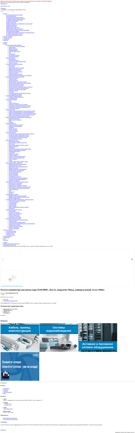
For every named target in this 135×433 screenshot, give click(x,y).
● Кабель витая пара (11, 22)
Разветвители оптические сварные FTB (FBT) (20, 105)
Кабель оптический (11, 132)
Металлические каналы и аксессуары (18, 142)
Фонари (11, 193)
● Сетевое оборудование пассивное (14, 17)
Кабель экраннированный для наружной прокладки (21, 112)
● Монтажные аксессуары (12, 27)
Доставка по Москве (11, 231)
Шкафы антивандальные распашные (18, 195)
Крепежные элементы (14, 180)
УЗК (10, 190)
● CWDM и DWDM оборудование (14, 20)
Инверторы (11, 208)
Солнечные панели (13, 202)
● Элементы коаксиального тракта (14, 33)
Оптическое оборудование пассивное (15, 76)
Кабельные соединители (15, 70)
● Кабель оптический (11, 26)
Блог (4, 238)
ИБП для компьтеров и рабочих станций (18, 207)
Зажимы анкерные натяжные (16, 124)
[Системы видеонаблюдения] (59, 351)
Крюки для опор (13, 128)
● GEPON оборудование (12, 21)
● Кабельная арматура (11, 25)
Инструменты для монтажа (15, 183)
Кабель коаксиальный (14, 214)
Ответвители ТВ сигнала (15, 217)
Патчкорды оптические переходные (17, 89)
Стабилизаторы (12, 204)
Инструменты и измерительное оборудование (17, 181)
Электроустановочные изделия (13, 218)
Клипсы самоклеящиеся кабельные (17, 150)
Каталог (5, 13)
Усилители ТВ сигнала (14, 216)
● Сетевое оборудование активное (14, 14)
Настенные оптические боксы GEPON (18, 104)
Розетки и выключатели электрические (18, 219)
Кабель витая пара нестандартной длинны (19, 116)
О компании (6, 39)
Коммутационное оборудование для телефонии (20, 75)
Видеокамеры (12, 59)
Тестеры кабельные (13, 189)
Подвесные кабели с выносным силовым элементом (21, 133)
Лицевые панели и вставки (15, 74)
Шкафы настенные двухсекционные (17, 169)
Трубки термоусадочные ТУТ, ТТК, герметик (20, 83)
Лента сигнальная (13, 131)
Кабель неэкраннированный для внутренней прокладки (22, 113)
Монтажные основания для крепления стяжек (20, 149)
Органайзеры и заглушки (15, 176)
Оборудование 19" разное (15, 165)
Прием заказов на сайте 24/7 (10, 418)
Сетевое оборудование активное (14, 45)
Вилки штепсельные (14, 228)
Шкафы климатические (14, 198)
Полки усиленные (13, 174)
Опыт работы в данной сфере (10, 419)
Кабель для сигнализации (15, 119)
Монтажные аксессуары (12, 140)
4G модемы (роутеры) (14, 55)
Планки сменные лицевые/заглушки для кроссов (20, 86)
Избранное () (4, 3)
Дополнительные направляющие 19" (18, 179)
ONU (10, 102)
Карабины (11, 127)
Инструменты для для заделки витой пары (19, 188)
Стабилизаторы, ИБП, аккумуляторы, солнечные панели (19, 199)
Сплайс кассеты (13, 79)
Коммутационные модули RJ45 (16, 67)
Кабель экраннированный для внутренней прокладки (22, 114)
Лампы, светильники (14, 227)
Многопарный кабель (14, 118)
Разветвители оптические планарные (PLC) (19, 107)
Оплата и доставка (7, 36)
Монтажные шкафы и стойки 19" (14, 162)
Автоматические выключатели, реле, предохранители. (22, 223)
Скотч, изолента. (13, 159)
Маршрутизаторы (13, 49)
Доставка (5, 391)
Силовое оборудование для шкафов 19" (18, 178)
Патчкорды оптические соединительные (18, 88)
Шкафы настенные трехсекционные (17, 164)
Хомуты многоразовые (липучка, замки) (18, 145)
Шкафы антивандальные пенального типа (19, 197)
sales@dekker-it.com (8, 408)
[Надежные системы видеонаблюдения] (20, 380)
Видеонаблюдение (10, 57)
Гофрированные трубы (14, 151)
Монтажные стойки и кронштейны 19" (18, 166)
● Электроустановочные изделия (14, 35)
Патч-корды (12, 66)
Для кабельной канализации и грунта (18, 137)
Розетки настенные (13, 73)
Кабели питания (13, 221)
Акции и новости (7, 37)
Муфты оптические (13, 78)
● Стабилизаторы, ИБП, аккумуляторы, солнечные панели (20, 32)
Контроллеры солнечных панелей (17, 200)
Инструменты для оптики (15, 184)
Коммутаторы (12, 47)
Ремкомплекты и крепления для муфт (18, 81)
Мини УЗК (11, 192)
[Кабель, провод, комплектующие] (20, 351)
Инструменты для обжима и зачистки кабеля (19, 186)
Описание (5, 299)
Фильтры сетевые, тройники (16, 226)
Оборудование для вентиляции (16, 170)
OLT (10, 100)
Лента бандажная (13, 130)
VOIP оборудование (14, 56)
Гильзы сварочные (13, 80)
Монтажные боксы (13, 146)
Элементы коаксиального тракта (14, 209)
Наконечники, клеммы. (14, 224)
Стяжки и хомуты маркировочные (17, 156)
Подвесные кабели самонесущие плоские (19, 136)
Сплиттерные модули (14, 108)
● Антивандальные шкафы (12, 31)
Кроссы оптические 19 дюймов (16, 84)
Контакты (5, 40)
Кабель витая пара (10, 109)
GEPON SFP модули (14, 103)
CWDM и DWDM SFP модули (16, 97)
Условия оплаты (10, 233)
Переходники (12, 211)
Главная (5, 42)
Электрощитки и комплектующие (17, 222)
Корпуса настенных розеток (15, 71)
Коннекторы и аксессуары (15, 69)
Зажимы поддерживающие (15, 126)
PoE (10, 52)
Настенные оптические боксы (16, 85)
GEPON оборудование (11, 99)
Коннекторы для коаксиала (15, 213)
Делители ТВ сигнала (14, 212)
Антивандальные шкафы (12, 194)
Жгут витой (12, 143)
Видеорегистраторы (14, 60)
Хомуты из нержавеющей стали (16, 157)
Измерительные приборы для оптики (18, 185)
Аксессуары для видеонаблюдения (17, 61)
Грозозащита (12, 54)
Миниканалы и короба (14, 141)
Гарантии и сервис (10, 235)
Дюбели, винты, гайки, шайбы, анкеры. (18, 161)
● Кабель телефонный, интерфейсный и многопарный (19, 23)
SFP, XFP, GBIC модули (14, 51)
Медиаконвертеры (13, 50)
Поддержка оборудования (15, 171)
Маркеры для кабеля (14, 154)
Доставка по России (11, 232)
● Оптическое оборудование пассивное (15, 18)
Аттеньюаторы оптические (15, 94)
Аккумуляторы (12, 203)
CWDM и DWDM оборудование (14, 95)
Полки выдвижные (13, 173)
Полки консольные (13, 175)
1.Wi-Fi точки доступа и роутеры (17, 46)
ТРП (10, 121)
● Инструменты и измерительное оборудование (17, 30)
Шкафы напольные (13, 168)
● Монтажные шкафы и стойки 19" (14, 28)
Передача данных (13, 62)
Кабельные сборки (13, 90)
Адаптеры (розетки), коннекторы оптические (20, 93)
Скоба (10, 160)
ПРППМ (11, 122)
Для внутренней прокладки (15, 138)
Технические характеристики (10, 300)
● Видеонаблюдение (11, 16)
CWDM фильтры (13, 98)
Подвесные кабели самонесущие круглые (19, 135)
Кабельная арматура (11, 123)
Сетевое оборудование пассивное (14, 64)
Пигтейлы (11, 92)
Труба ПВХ (12, 152)
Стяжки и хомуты (13, 155)
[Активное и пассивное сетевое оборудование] (97, 351)
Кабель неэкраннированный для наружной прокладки (22, 111)
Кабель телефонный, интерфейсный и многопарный (18, 117)
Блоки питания (12, 205)
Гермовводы (12, 147)
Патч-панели (12, 65)
